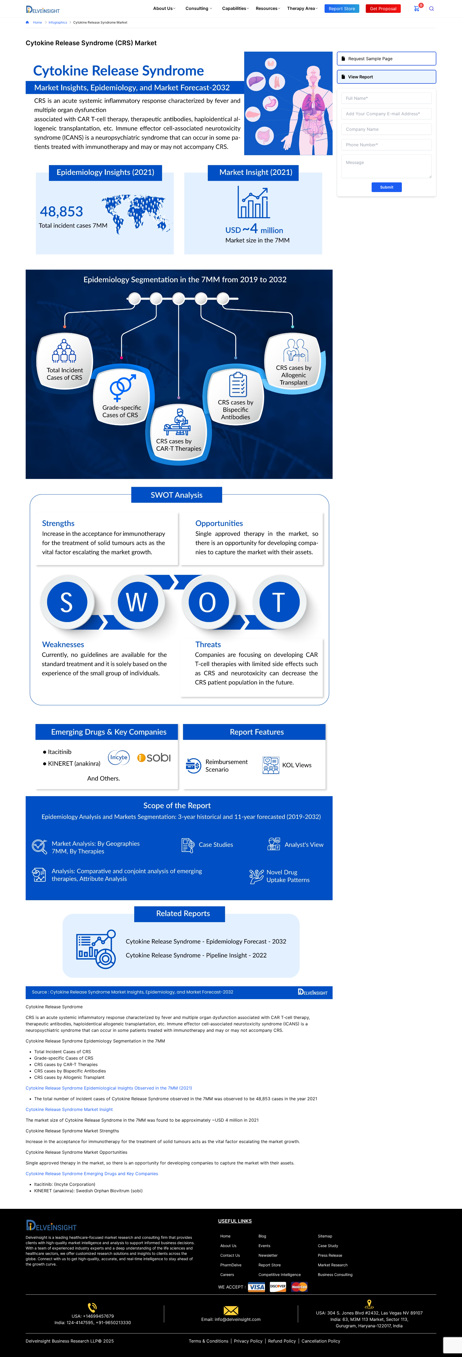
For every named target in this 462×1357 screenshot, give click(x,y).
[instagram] (434, 1341)
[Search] (431, 8)
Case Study (328, 1245)
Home (38, 22)
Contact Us (230, 1255)
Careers (227, 1274)
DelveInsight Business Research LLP (62, 1341)
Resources (267, 8)
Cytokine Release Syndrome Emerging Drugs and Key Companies (92, 1173)
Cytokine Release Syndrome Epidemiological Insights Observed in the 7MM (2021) (109, 1088)
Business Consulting (335, 1274)
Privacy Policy (248, 1341)
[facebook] (426, 1341)
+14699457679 (98, 1316)
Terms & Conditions (208, 1341)
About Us (163, 8)
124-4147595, (79, 1322)
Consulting (197, 8)
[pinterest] (430, 1341)
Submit (386, 187)
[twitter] (421, 1341)
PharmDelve (230, 1265)
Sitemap (325, 1236)
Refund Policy (282, 1341)
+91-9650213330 (112, 1322)
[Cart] (417, 8)
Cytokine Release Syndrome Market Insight (69, 1109)
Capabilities (234, 8)
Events (264, 1245)
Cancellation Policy (321, 1341)
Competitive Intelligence (280, 1274)
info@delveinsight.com (237, 1319)
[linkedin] (417, 1341)
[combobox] (431, 8)
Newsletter (268, 1255)
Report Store (270, 1265)
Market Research (333, 1265)
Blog (262, 1236)
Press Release (330, 1255)
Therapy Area (301, 8)
